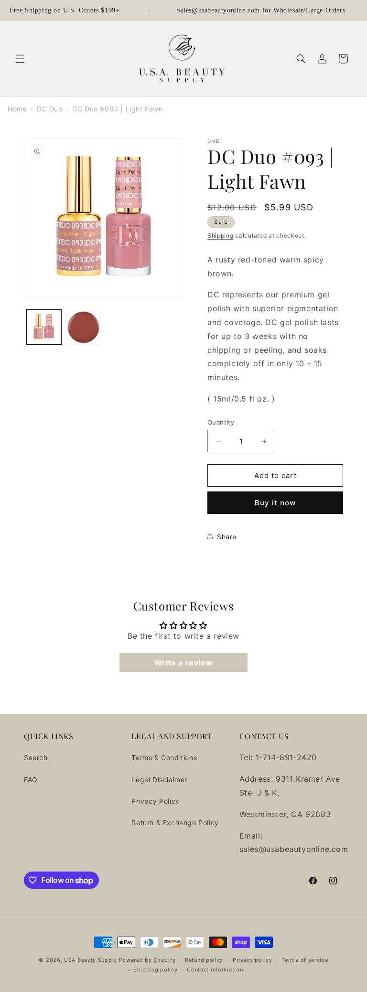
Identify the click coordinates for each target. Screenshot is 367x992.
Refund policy (204, 960)
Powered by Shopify (147, 960)
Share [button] (227, 537)
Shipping (220, 235)
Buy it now (275, 502)
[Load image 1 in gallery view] (43, 327)
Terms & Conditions (164, 757)
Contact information (215, 969)
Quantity (220, 422)
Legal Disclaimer (159, 779)
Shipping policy (155, 969)
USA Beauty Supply (90, 960)
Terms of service (304, 960)
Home (17, 109)
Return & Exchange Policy (174, 822)
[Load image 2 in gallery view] (83, 327)
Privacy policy (252, 960)
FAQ (31, 779)
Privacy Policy (155, 801)
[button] (20, 58)
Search (36, 757)
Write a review (183, 662)
